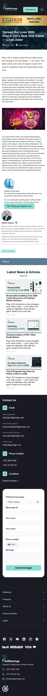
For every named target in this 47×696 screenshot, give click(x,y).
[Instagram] (30, 639)
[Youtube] (17, 639)
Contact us (30, 9)
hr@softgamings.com (12, 445)
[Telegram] (37, 639)
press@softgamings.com (13, 436)
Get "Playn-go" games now (19, 206)
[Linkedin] (24, 639)
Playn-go (5, 262)
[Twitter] (10, 639)
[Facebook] (4, 639)
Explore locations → (11, 481)
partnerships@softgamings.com (16, 427)
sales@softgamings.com (13, 417)
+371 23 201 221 (10, 465)
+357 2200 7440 (9, 460)
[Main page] (11, 7)
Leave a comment (8, 251)
